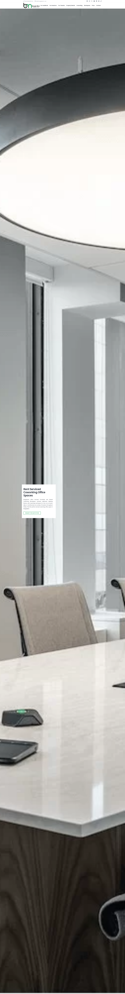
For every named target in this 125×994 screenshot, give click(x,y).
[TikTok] (101, 1)
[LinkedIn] (96, 1)
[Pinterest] (98, 1)
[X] (91, 1)
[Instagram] (89, 1)
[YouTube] (94, 1)
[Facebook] (87, 1)
